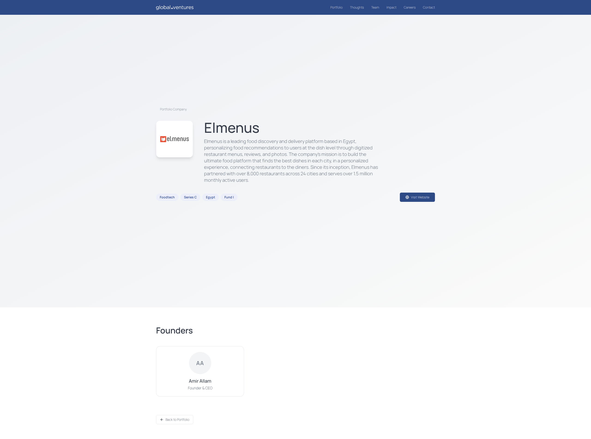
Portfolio (336, 7)
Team (375, 7)
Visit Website (420, 197)
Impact (391, 7)
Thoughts (357, 7)
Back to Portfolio (177, 419)
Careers (410, 7)
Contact (429, 7)
